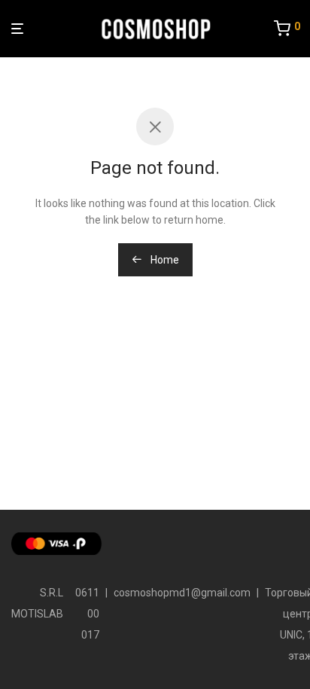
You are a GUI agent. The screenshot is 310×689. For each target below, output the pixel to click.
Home (163, 260)
